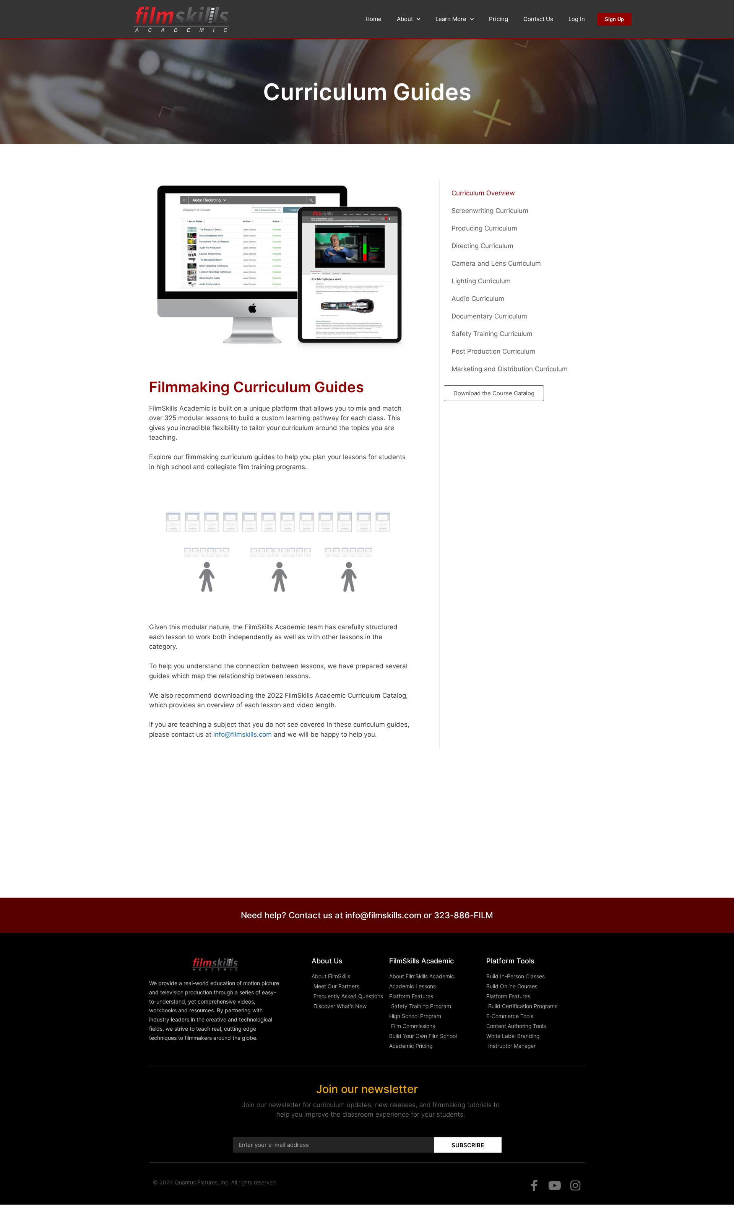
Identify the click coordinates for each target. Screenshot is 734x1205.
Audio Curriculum (477, 298)
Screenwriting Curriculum (489, 210)
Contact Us (538, 19)
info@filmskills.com (242, 734)
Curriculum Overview (483, 193)
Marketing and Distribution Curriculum (509, 369)
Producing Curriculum (484, 228)
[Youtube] (554, 1185)
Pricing (498, 19)
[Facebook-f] (534, 1185)
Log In (576, 19)
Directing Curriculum (482, 246)
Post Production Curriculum (493, 351)
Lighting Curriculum (481, 281)
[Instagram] (575, 1185)
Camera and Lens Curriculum (496, 263)
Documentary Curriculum (489, 316)
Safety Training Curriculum (492, 334)
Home (373, 19)
